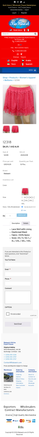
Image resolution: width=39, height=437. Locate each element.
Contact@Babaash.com (13, 363)
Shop (5, 78)
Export (27, 10)
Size (4, 197)
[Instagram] (18, 2)
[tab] (15, 223)
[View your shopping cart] (20, 45)
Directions (6, 393)
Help (12, 47)
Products (13, 78)
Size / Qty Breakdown (11, 207)
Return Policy (20, 379)
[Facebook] (15, 2)
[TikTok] (24, 2)
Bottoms (8, 80)
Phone (8, 279)
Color (5, 185)
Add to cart (22, 215)
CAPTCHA (8, 307)
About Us (31, 374)
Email (7, 269)
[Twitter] (21, 2)
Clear (24, 210)
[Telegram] (21, 54)
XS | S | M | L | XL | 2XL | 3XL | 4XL (27, 201)
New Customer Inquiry (21, 47)
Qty (4, 216)
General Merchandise (16, 10)
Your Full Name (10, 260)
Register (24, 13)
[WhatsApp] (18, 54)
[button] (31, 70)
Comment (8, 288)
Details (25, 223)
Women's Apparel (28, 78)
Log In (14, 13)
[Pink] (25, 191)
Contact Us (31, 377)
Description (16, 223)
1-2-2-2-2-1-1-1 (29, 207)
